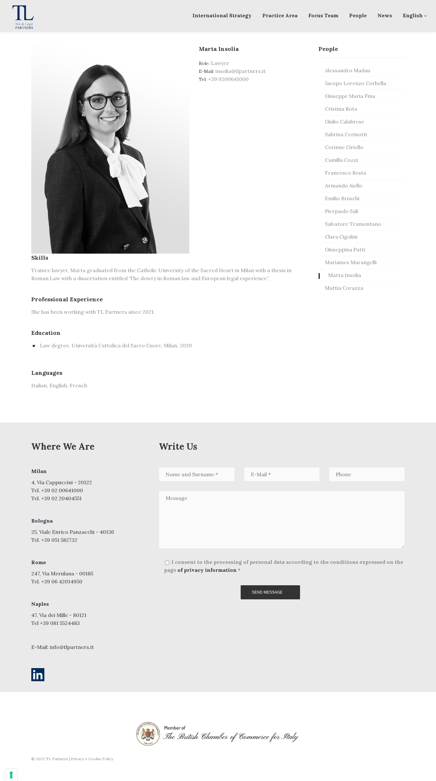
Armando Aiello (343, 185)
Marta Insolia (344, 275)
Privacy (77, 758)
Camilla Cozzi (341, 160)
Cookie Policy (100, 758)
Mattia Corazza (344, 288)
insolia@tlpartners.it (240, 71)
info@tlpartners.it (72, 647)
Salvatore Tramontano (353, 224)
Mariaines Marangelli (351, 262)
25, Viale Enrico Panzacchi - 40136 (72, 532)
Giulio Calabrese (344, 121)
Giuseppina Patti (345, 249)
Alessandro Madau (347, 70)
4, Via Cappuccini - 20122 (61, 482)
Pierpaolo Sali (341, 211)
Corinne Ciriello (344, 147)
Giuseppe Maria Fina (350, 96)
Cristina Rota (341, 109)
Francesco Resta (345, 173)
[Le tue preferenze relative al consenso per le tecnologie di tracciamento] (11, 775)
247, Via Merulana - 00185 (62, 573)
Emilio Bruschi (342, 198)
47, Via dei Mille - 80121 (58, 615)
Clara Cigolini (341, 236)
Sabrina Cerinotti (346, 134)
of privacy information (207, 570)
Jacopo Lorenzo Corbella (355, 83)
